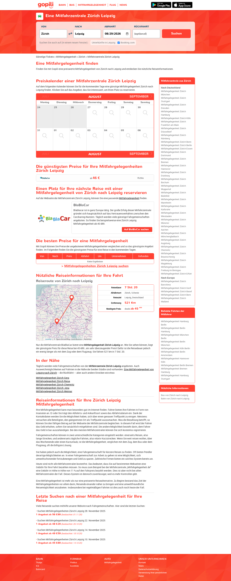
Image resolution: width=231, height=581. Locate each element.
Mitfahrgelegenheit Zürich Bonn (176, 141)
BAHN (62, 5)
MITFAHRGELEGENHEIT (92, 5)
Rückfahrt (141, 26)
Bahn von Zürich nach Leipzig (175, 398)
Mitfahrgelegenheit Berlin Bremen (177, 365)
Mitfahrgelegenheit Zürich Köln (176, 118)
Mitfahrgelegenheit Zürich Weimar (54, 391)
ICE (37, 565)
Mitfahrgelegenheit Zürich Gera (52, 377)
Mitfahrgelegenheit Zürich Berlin (176, 145)
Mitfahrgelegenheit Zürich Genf (176, 288)
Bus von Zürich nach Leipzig (174, 395)
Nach (78, 26)
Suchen (176, 33)
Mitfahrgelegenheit (129, 198)
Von (43, 26)
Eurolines (74, 565)
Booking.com (113, 42)
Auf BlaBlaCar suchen (136, 229)
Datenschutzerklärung (148, 569)
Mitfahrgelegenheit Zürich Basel (176, 291)
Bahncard (40, 569)
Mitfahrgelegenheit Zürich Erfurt (176, 273)
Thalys (39, 562)
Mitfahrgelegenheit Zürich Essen (176, 148)
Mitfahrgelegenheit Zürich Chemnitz (55, 384)
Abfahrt (110, 26)
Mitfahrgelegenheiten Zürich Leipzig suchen (96, 266)
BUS (71, 5)
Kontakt (142, 562)
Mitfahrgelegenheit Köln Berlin (175, 348)
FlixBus (73, 562)
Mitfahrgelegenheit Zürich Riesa (53, 381)
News (141, 565)
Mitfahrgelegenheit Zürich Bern (176, 294)
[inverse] (70, 34)
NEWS (123, 5)
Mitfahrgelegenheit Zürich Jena (52, 388)
